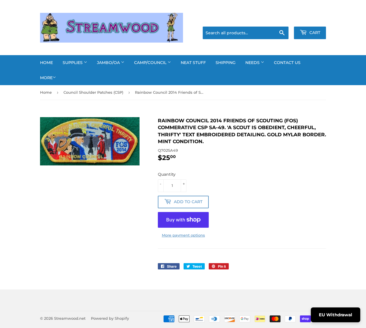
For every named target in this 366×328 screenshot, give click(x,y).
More (46, 77)
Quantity (167, 174)
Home (46, 62)
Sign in (281, 19)
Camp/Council (151, 62)
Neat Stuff (193, 62)
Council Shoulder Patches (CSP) (93, 92)
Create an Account (310, 19)
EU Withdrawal (335, 314)
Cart (314, 32)
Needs (253, 62)
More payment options (183, 235)
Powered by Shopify (110, 318)
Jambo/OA (109, 62)
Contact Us (287, 62)
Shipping (226, 62)
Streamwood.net (69, 318)
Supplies (73, 62)
